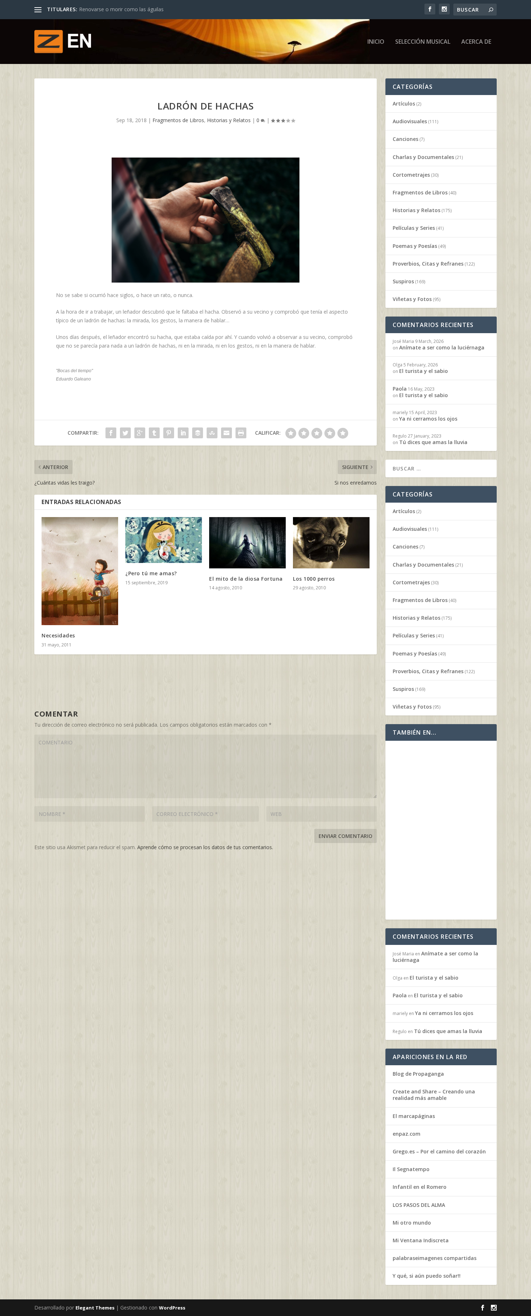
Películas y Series (414, 227)
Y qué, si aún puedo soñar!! (427, 1275)
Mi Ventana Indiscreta (421, 1240)
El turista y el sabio (423, 370)
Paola (400, 388)
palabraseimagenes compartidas (434, 1258)
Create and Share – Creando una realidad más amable (434, 1094)
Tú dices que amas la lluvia (433, 442)
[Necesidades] (80, 571)
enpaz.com (406, 1133)
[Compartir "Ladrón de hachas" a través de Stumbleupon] (212, 433)
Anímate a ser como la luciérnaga (441, 347)
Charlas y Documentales (423, 157)
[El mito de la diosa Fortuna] (247, 542)
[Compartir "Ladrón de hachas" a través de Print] (241, 433)
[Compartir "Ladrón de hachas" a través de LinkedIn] (183, 433)
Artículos (404, 103)
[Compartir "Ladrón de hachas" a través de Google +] (140, 433)
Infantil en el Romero (419, 1186)
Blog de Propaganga (418, 1073)
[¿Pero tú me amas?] (163, 540)
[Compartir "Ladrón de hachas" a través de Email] (226, 433)
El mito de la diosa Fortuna (246, 578)
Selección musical (422, 42)
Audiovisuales (410, 121)
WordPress (172, 1307)
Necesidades (58, 635)
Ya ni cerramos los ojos (428, 418)
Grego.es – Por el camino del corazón (439, 1151)
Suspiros (403, 281)
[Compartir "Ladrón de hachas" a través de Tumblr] (154, 433)
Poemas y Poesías (415, 245)
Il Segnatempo (411, 1169)
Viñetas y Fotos (412, 299)
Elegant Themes (95, 1307)
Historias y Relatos (229, 120)
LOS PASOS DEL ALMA (419, 1204)
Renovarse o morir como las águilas (121, 9)
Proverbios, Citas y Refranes (428, 263)
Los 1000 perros (314, 578)
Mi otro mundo (412, 1222)
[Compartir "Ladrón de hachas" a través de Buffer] (197, 433)
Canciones (405, 139)
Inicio (375, 42)
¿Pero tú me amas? (151, 573)
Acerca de (476, 42)
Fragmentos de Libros (178, 120)
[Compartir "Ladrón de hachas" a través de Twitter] (125, 433)
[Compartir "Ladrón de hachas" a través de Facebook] (111, 433)
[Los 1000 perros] (331, 542)
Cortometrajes (411, 174)
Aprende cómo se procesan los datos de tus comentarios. (205, 847)
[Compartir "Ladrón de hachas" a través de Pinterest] (168, 433)
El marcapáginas (414, 1116)
